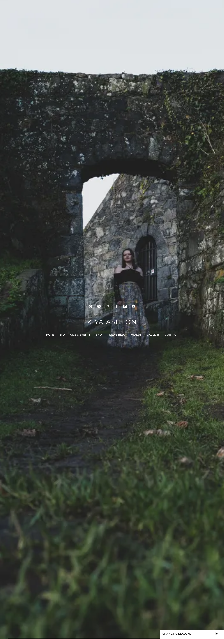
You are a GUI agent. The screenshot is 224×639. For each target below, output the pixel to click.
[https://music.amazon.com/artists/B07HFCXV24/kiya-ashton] (90, 306)
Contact (171, 334)
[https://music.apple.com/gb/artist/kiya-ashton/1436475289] (125, 306)
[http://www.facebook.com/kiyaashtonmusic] (116, 306)
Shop (100, 334)
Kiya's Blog (117, 334)
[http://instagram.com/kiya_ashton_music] (107, 306)
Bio (62, 334)
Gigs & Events (80, 334)
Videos (136, 334)
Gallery (153, 334)
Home (50, 334)
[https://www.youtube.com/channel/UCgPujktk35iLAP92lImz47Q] (133, 306)
